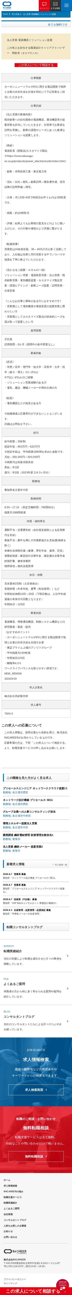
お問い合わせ (10, 1237)
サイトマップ (10, 1283)
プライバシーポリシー (15, 1279)
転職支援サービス (13, 1197)
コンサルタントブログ (15, 1220)
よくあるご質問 (12, 1208)
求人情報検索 (10, 1185)
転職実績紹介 (10, 1203)
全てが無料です (58, 24)
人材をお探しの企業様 (15, 1225)
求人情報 (15, 14)
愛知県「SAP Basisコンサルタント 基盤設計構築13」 (30, 903)
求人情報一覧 (61, 865)
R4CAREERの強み (13, 1191)
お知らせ (8, 1231)
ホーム (7, 1180)
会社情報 (8, 1214)
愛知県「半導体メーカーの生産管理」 (22, 914)
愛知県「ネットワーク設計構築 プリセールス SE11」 (30, 878)
